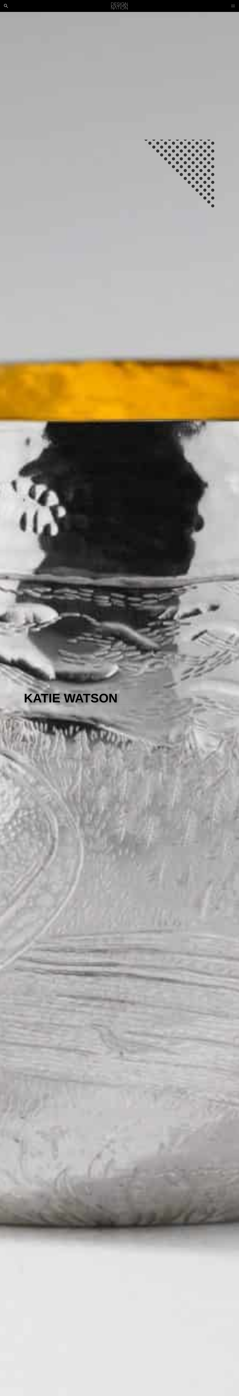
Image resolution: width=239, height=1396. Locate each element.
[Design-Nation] (119, 6)
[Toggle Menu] (233, 5)
